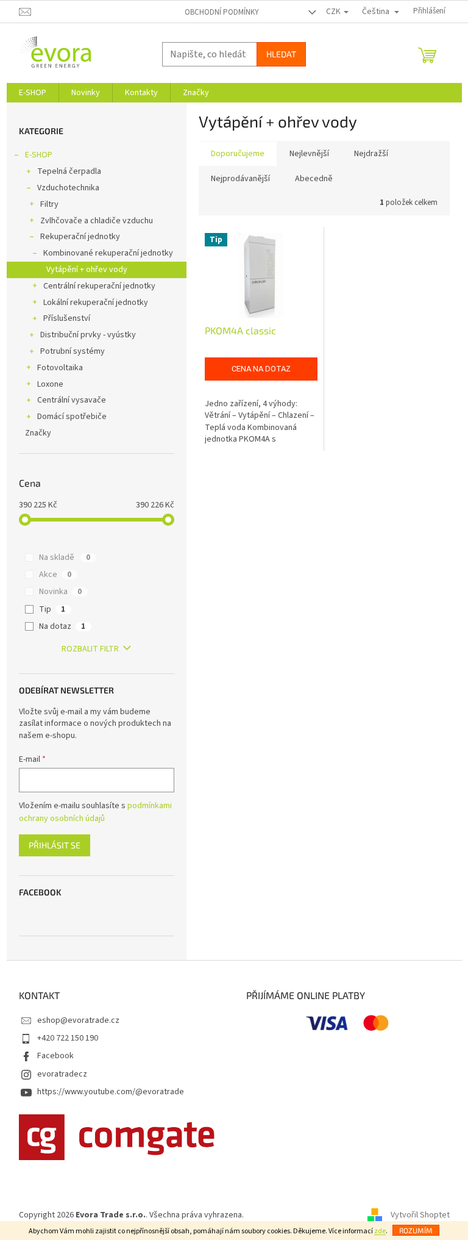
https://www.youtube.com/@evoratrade (110, 1092)
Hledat (281, 54)
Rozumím (416, 1230)
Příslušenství (66, 318)
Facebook (55, 1056)
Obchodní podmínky (222, 12)
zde (380, 1231)
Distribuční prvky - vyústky (88, 335)
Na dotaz (62, 626)
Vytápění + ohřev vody (86, 269)
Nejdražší (371, 154)
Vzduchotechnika (68, 188)
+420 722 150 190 (67, 1038)
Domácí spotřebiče (72, 416)
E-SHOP (38, 155)
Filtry (49, 204)
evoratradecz (62, 1074)
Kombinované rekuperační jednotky (108, 253)
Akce (55, 574)
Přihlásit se (54, 845)
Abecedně (314, 179)
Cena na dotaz (261, 368)
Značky (38, 433)
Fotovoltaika (60, 368)
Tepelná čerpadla (69, 171)
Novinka (60, 592)
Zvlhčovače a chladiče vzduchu (96, 221)
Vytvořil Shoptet (420, 1215)
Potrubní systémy (72, 351)
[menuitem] (32, 92)
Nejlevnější (309, 154)
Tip (52, 609)
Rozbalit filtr (90, 649)
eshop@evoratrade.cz (78, 1020)
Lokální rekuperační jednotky (95, 302)
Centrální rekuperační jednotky (99, 286)
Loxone (50, 384)
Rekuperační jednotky (80, 237)
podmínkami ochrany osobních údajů (95, 812)
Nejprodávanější (240, 179)
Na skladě (64, 557)
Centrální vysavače (71, 400)
